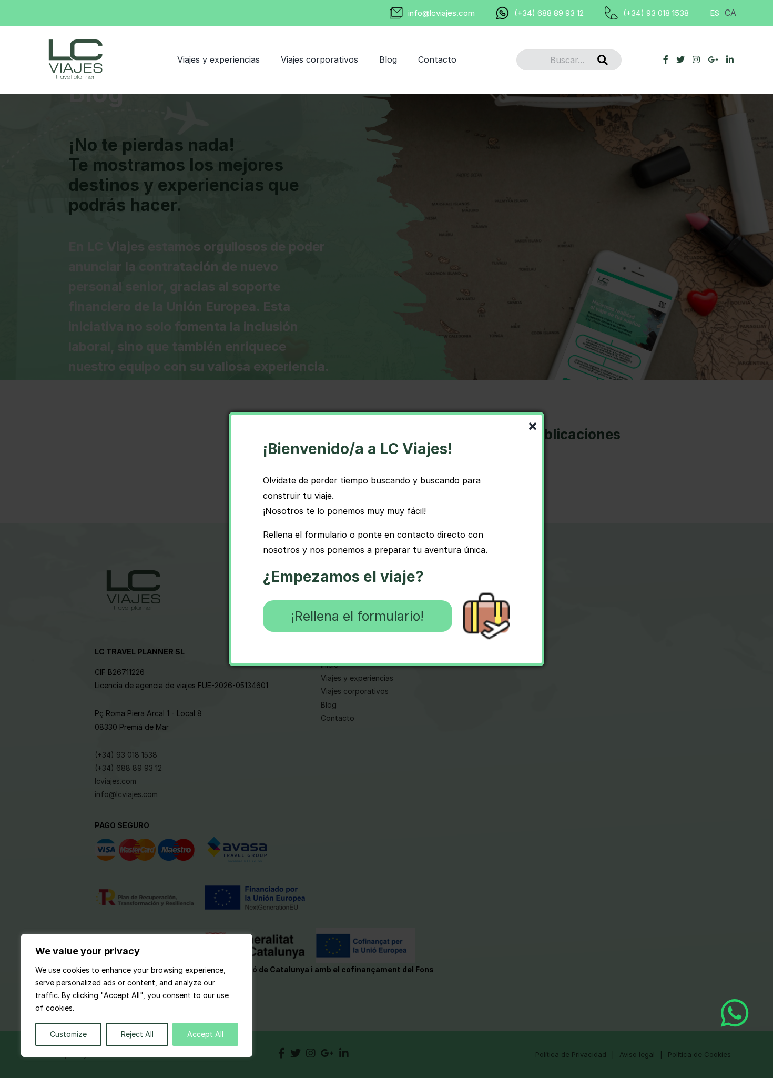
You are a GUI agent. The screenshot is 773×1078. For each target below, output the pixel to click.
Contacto (437, 59)
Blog (388, 59)
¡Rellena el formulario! (357, 616)
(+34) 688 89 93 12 (549, 13)
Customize (68, 1034)
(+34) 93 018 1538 (656, 13)
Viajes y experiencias (218, 59)
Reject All (137, 1034)
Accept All (205, 1034)
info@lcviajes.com (441, 13)
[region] (136, 995)
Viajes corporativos (319, 59)
